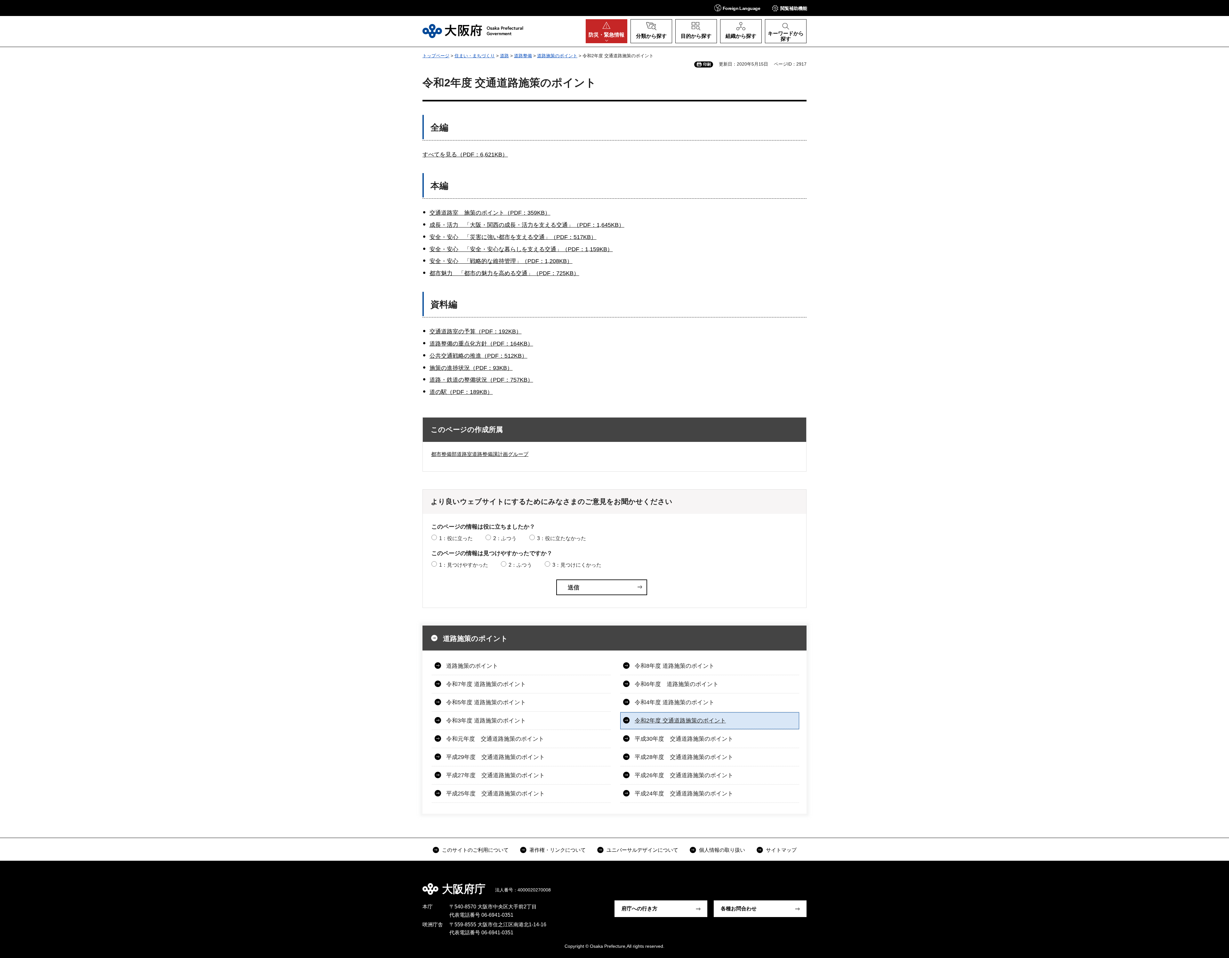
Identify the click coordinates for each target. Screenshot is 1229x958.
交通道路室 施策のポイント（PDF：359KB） (490, 213)
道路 (504, 55)
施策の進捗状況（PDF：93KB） (471, 368)
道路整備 (523, 55)
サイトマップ (781, 850)
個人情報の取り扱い (722, 850)
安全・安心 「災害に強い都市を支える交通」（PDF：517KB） (513, 237)
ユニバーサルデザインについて (642, 850)
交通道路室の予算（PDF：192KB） (476, 331)
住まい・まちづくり (474, 55)
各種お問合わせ (739, 908)
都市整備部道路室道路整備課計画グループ (479, 454)
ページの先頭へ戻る (809, 884)
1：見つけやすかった (463, 565)
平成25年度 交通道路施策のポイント (495, 793)
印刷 (707, 64)
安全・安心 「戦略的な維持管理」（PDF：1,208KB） (501, 261)
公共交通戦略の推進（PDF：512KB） (478, 356)
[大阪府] (472, 31)
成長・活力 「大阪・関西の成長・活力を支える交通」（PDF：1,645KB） (527, 225)
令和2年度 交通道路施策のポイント (680, 720)
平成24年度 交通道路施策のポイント (684, 793)
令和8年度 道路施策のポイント (674, 666)
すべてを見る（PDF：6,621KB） (465, 154)
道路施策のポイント (557, 55)
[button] (737, 8)
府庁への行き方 (639, 908)
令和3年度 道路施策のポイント (486, 720)
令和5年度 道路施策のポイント (486, 702)
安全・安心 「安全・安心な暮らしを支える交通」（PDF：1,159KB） (521, 249)
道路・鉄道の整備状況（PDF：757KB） (481, 380)
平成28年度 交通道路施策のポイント (684, 757)
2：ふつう (505, 538)
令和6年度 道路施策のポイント (677, 684)
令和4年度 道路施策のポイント (674, 702)
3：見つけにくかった (576, 565)
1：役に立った (456, 538)
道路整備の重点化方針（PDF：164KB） (481, 343)
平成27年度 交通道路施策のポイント (495, 775)
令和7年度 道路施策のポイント (486, 684)
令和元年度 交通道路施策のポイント (495, 739)
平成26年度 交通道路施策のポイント (684, 775)
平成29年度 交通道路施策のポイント (495, 757)
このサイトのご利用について (475, 850)
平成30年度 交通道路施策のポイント (684, 739)
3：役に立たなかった (561, 538)
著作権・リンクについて (557, 850)
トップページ (435, 55)
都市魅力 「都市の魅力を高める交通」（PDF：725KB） (504, 273)
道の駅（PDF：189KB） (461, 392)
